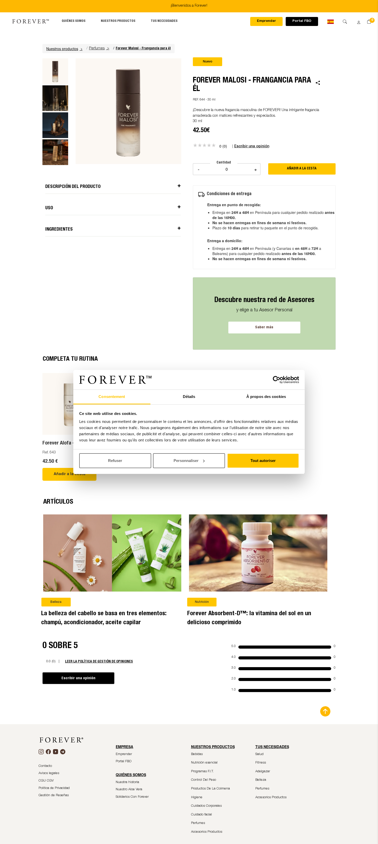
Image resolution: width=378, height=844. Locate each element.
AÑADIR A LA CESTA (302, 168)
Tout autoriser (263, 460)
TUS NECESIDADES (164, 21)
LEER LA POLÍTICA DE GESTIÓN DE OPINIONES (99, 661)
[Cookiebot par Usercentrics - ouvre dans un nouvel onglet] (276, 380)
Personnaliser (186, 460)
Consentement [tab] (111, 396)
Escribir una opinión (78, 678)
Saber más (264, 327)
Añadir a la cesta (69, 474)
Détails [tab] (189, 396)
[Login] (357, 20)
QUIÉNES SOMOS (73, 21)
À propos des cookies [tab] (266, 396)
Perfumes (97, 48)
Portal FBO (301, 21)
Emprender (266, 21)
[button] (65, 48)
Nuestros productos (118, 21)
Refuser (115, 460)
